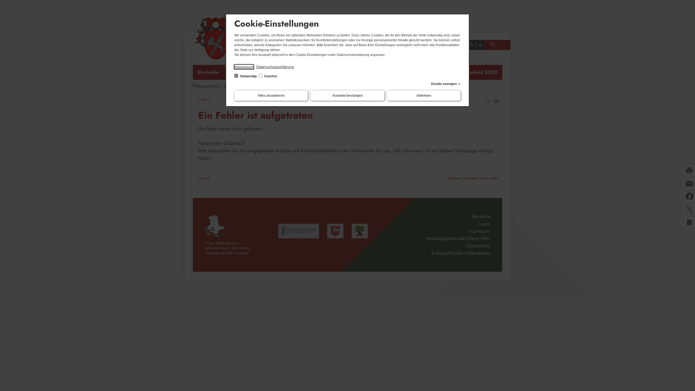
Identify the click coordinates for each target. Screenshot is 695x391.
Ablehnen (423, 95)
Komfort (270, 76)
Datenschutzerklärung (275, 67)
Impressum (244, 67)
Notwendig (248, 76)
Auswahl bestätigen (347, 95)
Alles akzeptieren (271, 95)
